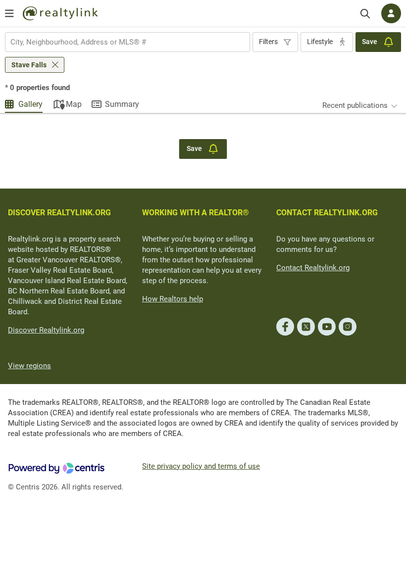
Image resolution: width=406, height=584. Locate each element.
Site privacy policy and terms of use (201, 466)
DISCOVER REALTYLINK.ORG (59, 212)
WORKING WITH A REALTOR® (195, 212)
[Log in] (391, 13)
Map (74, 104)
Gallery (30, 104)
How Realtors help (172, 298)
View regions (29, 365)
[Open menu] (9, 13)
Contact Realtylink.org (313, 267)
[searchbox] (121, 42)
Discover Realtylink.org (46, 330)
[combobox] (127, 42)
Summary (122, 104)
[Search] (365, 13)
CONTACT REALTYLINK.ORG (327, 212)
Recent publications (355, 105)
